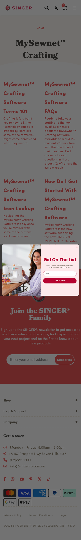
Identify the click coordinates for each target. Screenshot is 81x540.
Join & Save (59, 280)
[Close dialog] (76, 247)
